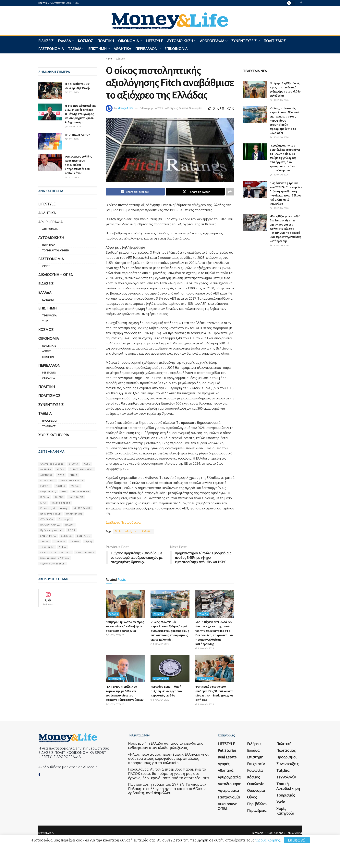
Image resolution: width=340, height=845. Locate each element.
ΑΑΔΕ (87, 463)
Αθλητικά (122, 48)
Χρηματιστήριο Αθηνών (54, 557)
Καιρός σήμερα (61, 502)
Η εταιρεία (257, 833)
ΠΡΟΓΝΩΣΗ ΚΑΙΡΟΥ (77, 135)
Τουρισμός (49, 426)
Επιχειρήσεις (48, 491)
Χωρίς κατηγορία (53, 434)
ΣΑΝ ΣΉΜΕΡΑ (48, 535)
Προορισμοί (49, 420)
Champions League (52, 463)
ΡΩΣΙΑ (71, 530)
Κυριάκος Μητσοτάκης (54, 508)
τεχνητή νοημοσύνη (52, 563)
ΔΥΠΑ (61, 474)
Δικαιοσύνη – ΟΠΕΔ (55, 274)
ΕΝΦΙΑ (73, 474)
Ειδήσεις (46, 40)
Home (109, 58)
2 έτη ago (73, 92)
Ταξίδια (74, 48)
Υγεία (45, 321)
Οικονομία (128, 40)
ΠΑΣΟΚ (69, 524)
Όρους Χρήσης (267, 840)
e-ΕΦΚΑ (73, 463)
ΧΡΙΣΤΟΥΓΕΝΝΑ (85, 552)
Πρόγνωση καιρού (51, 530)
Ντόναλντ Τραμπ (50, 513)
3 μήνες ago (74, 126)
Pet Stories (49, 372)
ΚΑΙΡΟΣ (59, 496)
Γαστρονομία (51, 48)
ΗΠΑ (64, 491)
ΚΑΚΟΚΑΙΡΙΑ (76, 496)
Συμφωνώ (297, 840)
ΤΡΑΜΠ (74, 541)
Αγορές (46, 351)
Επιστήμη (97, 48)
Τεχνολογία (49, 315)
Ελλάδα (64, 40)
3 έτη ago (73, 139)
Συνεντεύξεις (244, 40)
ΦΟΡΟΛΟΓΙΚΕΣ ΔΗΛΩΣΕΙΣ (55, 552)
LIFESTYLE (154, 40)
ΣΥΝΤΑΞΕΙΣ (83, 535)
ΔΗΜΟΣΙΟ (46, 474)
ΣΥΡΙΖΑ (44, 541)
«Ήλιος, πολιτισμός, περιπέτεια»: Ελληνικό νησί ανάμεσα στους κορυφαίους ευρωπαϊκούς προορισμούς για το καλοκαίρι (170, 630)
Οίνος (46, 266)
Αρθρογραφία (212, 40)
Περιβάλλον (146, 48)
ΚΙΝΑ (43, 502)
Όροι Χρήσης (275, 833)
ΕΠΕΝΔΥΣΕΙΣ (47, 480)
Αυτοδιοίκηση (180, 40)
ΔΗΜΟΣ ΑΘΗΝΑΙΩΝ (81, 469)
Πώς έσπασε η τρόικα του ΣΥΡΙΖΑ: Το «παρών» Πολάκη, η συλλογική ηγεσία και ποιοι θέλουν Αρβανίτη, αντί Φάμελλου (167, 788)
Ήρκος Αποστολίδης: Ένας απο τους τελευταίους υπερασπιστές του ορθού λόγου (78, 165)
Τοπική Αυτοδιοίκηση (55, 250)
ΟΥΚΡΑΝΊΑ (46, 519)
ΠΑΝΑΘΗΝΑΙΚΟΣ (50, 524)
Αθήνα (60, 469)
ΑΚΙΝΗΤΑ (45, 469)
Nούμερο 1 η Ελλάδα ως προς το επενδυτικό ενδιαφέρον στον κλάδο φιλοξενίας (125, 626)
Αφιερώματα (50, 229)
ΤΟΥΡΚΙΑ (59, 541)
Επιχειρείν (48, 357)
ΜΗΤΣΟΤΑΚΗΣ (82, 508)
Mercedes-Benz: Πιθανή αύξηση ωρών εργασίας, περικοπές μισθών (167, 690)
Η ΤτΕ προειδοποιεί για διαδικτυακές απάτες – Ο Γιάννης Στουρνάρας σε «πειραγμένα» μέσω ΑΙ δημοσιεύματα (80, 114)
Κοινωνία (48, 299)
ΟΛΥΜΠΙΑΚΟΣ (74, 513)
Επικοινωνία (176, 48)
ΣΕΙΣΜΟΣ (66, 535)
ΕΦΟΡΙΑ (60, 485)
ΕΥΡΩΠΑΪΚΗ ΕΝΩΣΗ (71, 480)
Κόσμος (85, 40)
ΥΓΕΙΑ (62, 546)
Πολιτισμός (275, 40)
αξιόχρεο (131, 531)
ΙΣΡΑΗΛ (44, 496)
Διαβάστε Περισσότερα (123, 522)
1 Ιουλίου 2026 (115, 635)
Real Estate (49, 345)
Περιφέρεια (48, 244)
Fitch (118, 531)
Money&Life (45, 832)
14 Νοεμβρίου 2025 (151, 108)
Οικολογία (48, 378)
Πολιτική (105, 40)
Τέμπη (88, 541)
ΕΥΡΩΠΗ (45, 485)
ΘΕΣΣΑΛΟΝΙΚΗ (80, 491)
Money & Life (125, 108)
